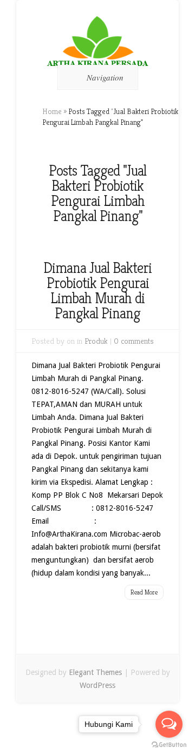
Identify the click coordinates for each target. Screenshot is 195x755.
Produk (96, 341)
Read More (144, 592)
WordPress (97, 685)
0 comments (134, 341)
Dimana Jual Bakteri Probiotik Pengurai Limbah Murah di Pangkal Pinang (97, 290)
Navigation (105, 77)
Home (52, 111)
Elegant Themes (95, 672)
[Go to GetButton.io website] (169, 744)
